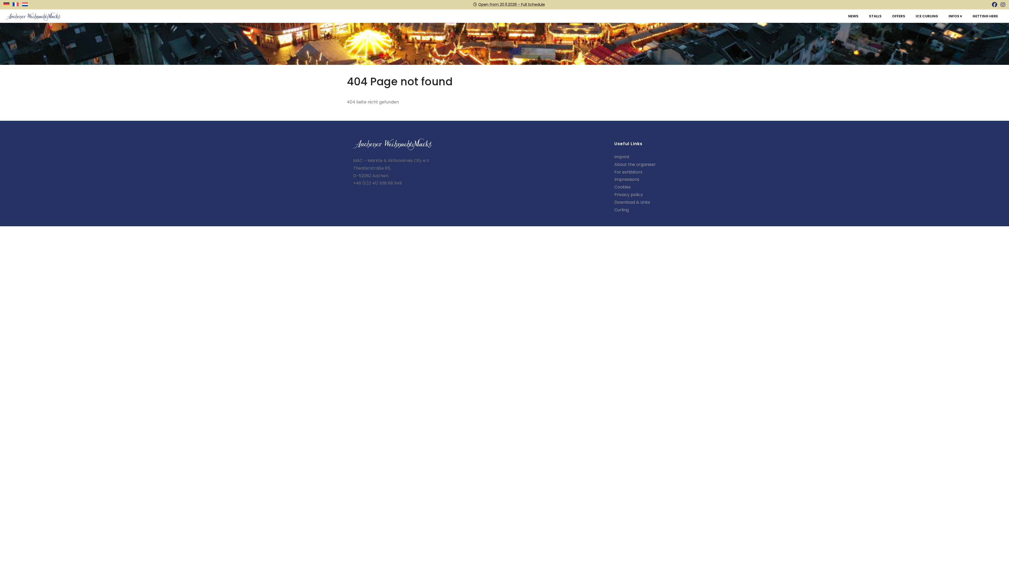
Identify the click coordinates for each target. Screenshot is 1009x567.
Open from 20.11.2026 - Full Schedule (511, 4)
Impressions (626, 179)
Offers (898, 16)
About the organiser (635, 164)
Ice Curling (927, 16)
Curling (621, 210)
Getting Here (985, 16)
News (853, 16)
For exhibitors (628, 172)
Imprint (622, 157)
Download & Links (632, 202)
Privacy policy (628, 195)
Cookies (622, 187)
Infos (954, 16)
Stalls (875, 16)
